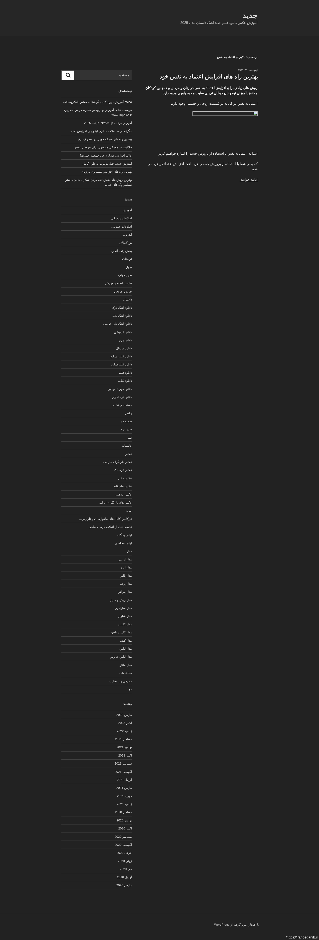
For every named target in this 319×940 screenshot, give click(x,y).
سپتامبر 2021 (123, 763)
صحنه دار (126, 421)
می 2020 (126, 869)
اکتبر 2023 (125, 723)
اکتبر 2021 (125, 755)
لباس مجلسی (123, 543)
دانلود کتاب (125, 380)
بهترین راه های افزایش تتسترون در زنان (106, 171)
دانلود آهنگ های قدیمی (117, 323)
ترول (129, 267)
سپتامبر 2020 (123, 836)
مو (130, 689)
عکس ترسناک (123, 470)
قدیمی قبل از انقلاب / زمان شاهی (110, 527)
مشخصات (125, 673)
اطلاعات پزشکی (121, 218)
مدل (129, 551)
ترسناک (127, 259)
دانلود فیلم (125, 372)
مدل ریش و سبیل (120, 600)
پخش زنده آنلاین (121, 251)
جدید (250, 15)
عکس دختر (125, 478)
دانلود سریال (124, 348)
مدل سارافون (123, 608)
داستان (127, 299)
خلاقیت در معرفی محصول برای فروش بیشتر (103, 147)
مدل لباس (125, 648)
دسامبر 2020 (123, 812)
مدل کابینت (125, 624)
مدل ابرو (126, 567)
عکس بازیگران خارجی (117, 462)
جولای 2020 (124, 852)
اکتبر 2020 (125, 828)
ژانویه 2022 (124, 731)
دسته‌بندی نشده (122, 405)
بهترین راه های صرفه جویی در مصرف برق (104, 139)
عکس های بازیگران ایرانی (115, 502)
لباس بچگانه (124, 535)
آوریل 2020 (124, 877)
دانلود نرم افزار (122, 397)
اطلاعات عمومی (121, 226)
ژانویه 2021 (124, 804)
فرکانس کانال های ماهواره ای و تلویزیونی (105, 518)
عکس (128, 454)
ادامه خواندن (249, 179)
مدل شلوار (125, 616)
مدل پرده (126, 583)
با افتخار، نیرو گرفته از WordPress (236, 924)
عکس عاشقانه (122, 486)
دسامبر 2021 (123, 739)
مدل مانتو (126, 665)
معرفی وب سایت (120, 681)
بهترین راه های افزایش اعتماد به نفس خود (209, 76)
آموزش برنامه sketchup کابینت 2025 (108, 123)
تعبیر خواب (125, 275)
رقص (128, 413)
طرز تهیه (126, 429)
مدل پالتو (126, 575)
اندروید (127, 234)
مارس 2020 (124, 885)
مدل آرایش (125, 559)
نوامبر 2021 (124, 747)
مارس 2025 (124, 715)
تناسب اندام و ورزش (118, 283)
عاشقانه (127, 445)
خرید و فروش (123, 291)
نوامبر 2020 (124, 820)
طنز (129, 437)
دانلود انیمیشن (123, 332)
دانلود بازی (125, 340)
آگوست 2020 (123, 844)
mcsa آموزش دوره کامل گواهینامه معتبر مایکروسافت (97, 102)
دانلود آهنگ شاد (122, 315)
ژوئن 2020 (125, 861)
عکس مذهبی (123, 494)
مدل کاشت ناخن (121, 632)
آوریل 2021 (124, 779)
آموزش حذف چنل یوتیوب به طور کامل (107, 163)
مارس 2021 (124, 788)
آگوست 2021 (123, 771)
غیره (129, 510)
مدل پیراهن (124, 591)
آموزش (127, 210)
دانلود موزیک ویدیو (120, 389)
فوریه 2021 (124, 796)
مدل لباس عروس (121, 656)
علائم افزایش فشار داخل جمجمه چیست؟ (105, 155)
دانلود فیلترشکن (121, 364)
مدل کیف (126, 640)
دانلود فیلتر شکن (121, 356)
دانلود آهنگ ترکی (121, 307)
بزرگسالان (125, 242)
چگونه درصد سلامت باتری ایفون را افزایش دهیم (101, 131)
